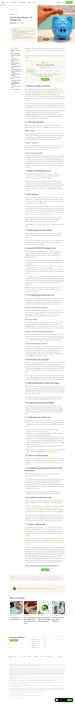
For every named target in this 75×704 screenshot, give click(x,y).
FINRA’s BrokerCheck (23, 693)
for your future (36, 639)
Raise (41, 442)
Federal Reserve (44, 94)
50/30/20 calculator (31, 289)
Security (45, 641)
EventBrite (39, 338)
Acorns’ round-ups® (54, 206)
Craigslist (49, 451)
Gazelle (48, 435)
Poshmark (38, 431)
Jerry (45, 314)
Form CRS (18, 693)
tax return (38, 233)
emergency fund (30, 176)
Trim (54, 354)
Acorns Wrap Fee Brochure (13, 693)
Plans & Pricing (22, 2)
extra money (35, 643)
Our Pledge (29, 2)
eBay (57, 446)
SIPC (58, 665)
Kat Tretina (13, 23)
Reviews (45, 647)
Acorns (51, 201)
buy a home (45, 137)
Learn (34, 2)
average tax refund (48, 235)
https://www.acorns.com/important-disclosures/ (35, 695)
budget (42, 197)
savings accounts (55, 145)
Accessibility (21, 697)
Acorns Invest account (47, 214)
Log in (62, 2)
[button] (64, 656)
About (45, 639)
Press (45, 645)
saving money (29, 50)
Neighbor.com (56, 462)
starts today (35, 641)
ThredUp (45, 431)
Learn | (12, 9)
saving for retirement (52, 269)
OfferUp (56, 451)
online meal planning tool (45, 326)
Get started (69, 2)
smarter (34, 647)
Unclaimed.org (56, 515)
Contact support (14, 640)
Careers (45, 643)
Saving (15, 9)
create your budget (34, 298)
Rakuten (48, 386)
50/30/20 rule (50, 253)
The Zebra (52, 314)
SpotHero (28, 464)
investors (34, 645)
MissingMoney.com (30, 517)
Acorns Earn (57, 399)
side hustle (45, 529)
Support (57, 2)
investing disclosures (38, 666)
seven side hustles (30, 542)
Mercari (28, 448)
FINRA (56, 665)
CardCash (48, 442)
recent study (34, 438)
